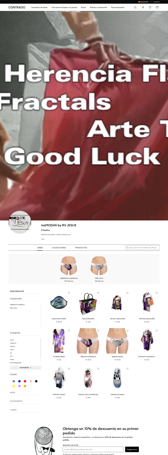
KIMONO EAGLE (59, 395)
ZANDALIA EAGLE (117, 395)
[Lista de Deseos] (151, 7)
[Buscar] (135, 7)
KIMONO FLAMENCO (146, 357)
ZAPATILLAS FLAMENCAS (88, 395)
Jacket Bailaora (117, 319)
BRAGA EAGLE (117, 357)
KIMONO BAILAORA (147, 319)
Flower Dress (59, 357)
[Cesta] (158, 7)
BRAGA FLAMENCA (88, 357)
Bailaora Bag (88, 319)
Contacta (156, 2)
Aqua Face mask (59, 319)
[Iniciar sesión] (143, 7)
